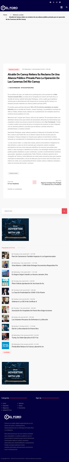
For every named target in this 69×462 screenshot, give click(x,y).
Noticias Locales (18, 15)
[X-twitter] (53, 2)
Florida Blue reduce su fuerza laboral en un (28, 347)
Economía (22, 408)
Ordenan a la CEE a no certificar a (24, 301)
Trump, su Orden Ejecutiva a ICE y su (25, 338)
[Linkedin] (60, 2)
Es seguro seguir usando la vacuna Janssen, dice (30, 274)
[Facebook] (50, 2)
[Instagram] (56, 2)
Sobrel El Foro (7, 410)
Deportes (5, 406)
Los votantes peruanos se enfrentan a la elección (30, 320)
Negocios (6, 408)
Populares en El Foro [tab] (8, 248)
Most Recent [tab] (22, 248)
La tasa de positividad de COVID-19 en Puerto (28, 292)
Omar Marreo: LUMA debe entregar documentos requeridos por (35, 265)
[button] (61, 7)
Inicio (4, 403)
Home (5, 15)
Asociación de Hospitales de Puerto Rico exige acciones (32, 310)
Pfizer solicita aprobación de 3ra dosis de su (28, 283)
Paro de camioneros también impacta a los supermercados (34, 256)
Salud (20, 406)
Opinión (21, 403)
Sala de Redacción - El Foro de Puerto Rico (21, 87)
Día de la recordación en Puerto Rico (25, 329)
